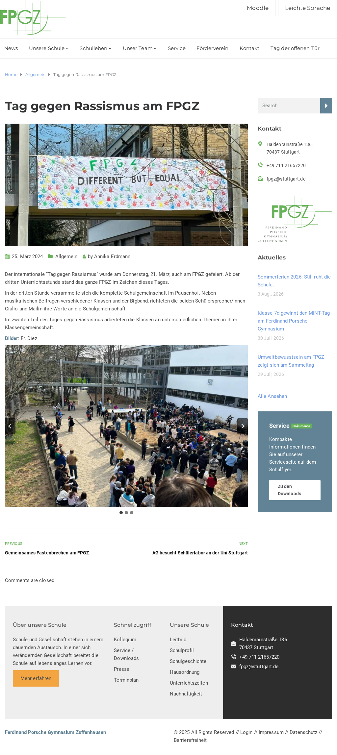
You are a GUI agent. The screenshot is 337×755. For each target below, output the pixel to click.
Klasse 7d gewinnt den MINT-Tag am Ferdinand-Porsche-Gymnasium (294, 321)
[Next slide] (242, 426)
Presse (121, 669)
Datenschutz (303, 732)
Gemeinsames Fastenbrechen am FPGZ (47, 552)
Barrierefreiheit (190, 740)
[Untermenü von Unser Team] (155, 48)
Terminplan (126, 680)
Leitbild (178, 640)
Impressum (271, 732)
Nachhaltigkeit (186, 694)
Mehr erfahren (35, 678)
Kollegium (125, 640)
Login (246, 732)
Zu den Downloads (289, 490)
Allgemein (66, 256)
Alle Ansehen (272, 396)
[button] (126, 426)
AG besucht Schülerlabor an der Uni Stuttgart (200, 552)
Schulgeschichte (188, 661)
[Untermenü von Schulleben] (110, 48)
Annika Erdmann (112, 256)
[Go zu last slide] (10, 426)
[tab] (121, 512)
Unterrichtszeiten (189, 683)
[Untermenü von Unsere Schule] (67, 48)
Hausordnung (184, 672)
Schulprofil (182, 650)
